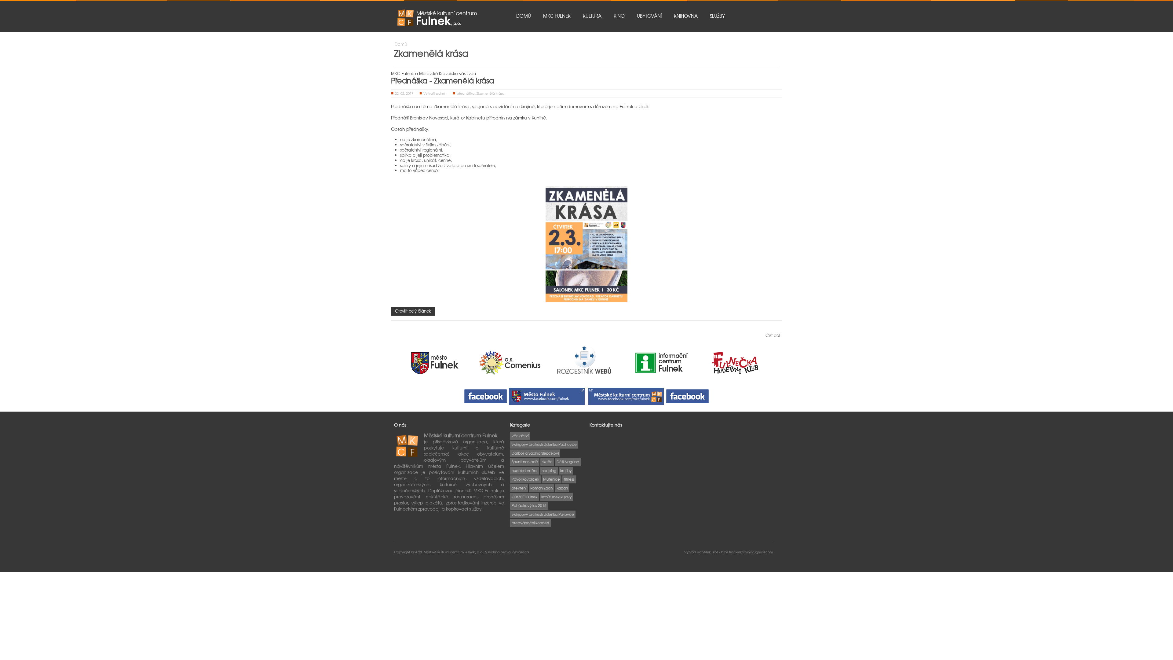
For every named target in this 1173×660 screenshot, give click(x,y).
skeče (547, 461)
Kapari (562, 488)
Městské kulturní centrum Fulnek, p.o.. (454, 551)
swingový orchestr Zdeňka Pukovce (543, 514)
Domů (523, 16)
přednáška (466, 93)
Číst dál (773, 335)
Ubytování (649, 16)
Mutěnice (551, 479)
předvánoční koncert (530, 523)
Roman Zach (541, 488)
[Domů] (437, 18)
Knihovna (686, 16)
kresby (566, 470)
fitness (569, 479)
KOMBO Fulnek (524, 497)
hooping (549, 470)
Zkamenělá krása (491, 93)
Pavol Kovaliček (525, 479)
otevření (519, 488)
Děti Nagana (568, 461)
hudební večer (525, 470)
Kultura (592, 16)
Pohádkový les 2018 (529, 505)
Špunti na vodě (525, 461)
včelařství (520, 435)
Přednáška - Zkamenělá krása (442, 80)
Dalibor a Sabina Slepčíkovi (535, 453)
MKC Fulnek (557, 16)
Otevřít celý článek (413, 311)
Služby (717, 16)
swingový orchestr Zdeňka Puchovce (544, 444)
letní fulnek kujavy (556, 497)
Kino (619, 16)
